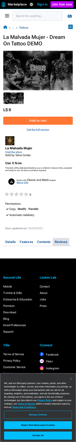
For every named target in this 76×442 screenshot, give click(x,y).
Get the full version (38, 129)
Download (9, 312)
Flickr (49, 361)
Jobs (43, 299)
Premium (9, 305)
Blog (6, 318)
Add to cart (37, 120)
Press (43, 305)
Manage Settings (38, 414)
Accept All (38, 435)
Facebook (52, 354)
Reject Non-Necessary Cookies (38, 425)
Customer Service (14, 367)
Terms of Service (13, 354)
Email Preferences (14, 325)
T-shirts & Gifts (12, 293)
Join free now (62, 4)
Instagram (52, 368)
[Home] (5, 27)
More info (22, 182)
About (43, 293)
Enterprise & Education (17, 299)
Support (8, 331)
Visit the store (13, 152)
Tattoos (23, 27)
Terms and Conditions (24, 407)
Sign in (42, 4)
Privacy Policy (11, 360)
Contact (45, 286)
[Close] (71, 378)
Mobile (7, 286)
